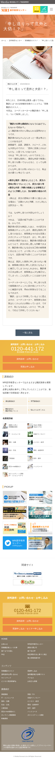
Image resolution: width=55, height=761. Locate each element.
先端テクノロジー (34, 698)
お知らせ (4, 644)
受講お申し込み (28, 366)
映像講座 (4, 718)
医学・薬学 (32, 708)
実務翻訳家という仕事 (9, 647)
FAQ (2, 654)
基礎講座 (4, 694)
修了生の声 (32, 651)
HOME (4, 639)
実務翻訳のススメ (7, 671)
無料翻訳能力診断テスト (36, 674)
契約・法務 (5, 701)
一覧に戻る (28, 332)
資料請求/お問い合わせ (9, 674)
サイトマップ (6, 678)
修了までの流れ (7, 651)
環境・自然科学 (33, 705)
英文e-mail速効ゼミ (8, 712)
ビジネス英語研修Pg (8, 681)
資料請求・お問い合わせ (28, 359)
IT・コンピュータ (7, 698)
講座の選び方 (32, 647)
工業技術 (4, 708)
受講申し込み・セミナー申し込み (28, 628)
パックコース (32, 712)
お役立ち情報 (32, 681)
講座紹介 (5, 689)
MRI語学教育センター (35, 644)
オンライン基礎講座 (8, 715)
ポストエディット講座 (36, 715)
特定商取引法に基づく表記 (37, 654)
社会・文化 (5, 705)
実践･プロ (31, 694)
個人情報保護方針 (34, 658)
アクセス (31, 678)
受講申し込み (32, 671)
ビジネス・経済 (33, 701)
